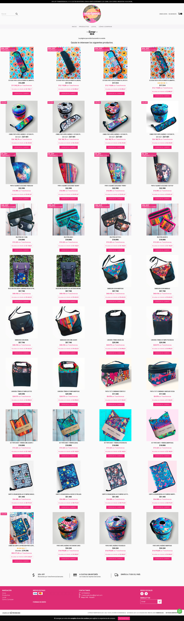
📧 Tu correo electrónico (107, 313)
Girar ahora (115, 326)
